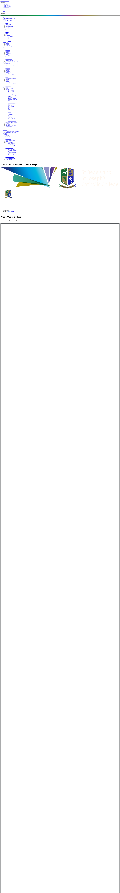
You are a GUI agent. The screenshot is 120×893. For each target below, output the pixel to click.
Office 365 (10, 153)
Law (9, 104)
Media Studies (11, 106)
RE (8, 115)
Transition (7, 79)
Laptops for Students (12, 145)
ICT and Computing (12, 103)
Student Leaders (9, 59)
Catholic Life (5, 42)
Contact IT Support (12, 150)
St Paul (9, 41)
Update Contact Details (10, 140)
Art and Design (11, 90)
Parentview (8, 76)
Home (4, 17)
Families (4, 62)
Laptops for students (12, 152)
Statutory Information (7, 7)
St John (9, 39)
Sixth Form (5, 130)
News (7, 33)
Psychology (10, 114)
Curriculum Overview (10, 88)
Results (7, 57)
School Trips (8, 86)
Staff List (7, 27)
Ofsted (7, 34)
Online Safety (8, 55)
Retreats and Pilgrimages (10, 46)
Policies (7, 28)
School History (8, 30)
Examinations (8, 53)
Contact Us (5, 134)
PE (8, 108)
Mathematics (10, 105)
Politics (9, 112)
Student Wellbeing (9, 60)
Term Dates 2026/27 (7, 5)
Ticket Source (8, 139)
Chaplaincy (8, 44)
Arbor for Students (11, 149)
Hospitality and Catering (13, 101)
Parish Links (8, 45)
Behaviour (8, 51)
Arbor (4, 11)
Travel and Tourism (12, 118)
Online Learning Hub (7, 9)
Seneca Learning (11, 155)
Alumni (7, 32)
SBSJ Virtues (8, 24)
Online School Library (12, 154)
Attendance (8, 50)
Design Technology (12, 95)
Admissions (8, 64)
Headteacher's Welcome (10, 20)
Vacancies (5, 133)
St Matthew (10, 36)
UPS (9, 119)
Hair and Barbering (12, 98)
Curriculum (5, 87)
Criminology (10, 94)
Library (7, 54)
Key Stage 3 (8, 123)
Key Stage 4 (8, 124)
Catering (7, 70)
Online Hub (8, 48)
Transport (7, 80)
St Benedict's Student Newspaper (12, 131)
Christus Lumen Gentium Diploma (12, 128)
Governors (8, 25)
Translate (12, 211)
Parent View (5, 4)
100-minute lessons (9, 82)
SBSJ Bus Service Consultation (9, 18)
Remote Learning (9, 56)
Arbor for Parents (9, 67)
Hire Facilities (8, 136)
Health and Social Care (12, 99)
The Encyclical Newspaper (11, 132)
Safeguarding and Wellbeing (11, 83)
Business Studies (11, 91)
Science (9, 116)
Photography (10, 110)
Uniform (7, 81)
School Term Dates (9, 85)
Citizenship (10, 92)
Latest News (5, 8)
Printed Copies (8, 141)
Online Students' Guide (10, 158)
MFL (9, 107)
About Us (5, 19)
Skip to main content (4, 1)
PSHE (9, 113)
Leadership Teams (9, 26)
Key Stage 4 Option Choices (11, 122)
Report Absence (9, 137)
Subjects (7, 89)
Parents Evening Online (10, 74)
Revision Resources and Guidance (12, 61)
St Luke (9, 38)
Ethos (7, 23)
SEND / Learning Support (11, 78)
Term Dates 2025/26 (7, 6)
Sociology (10, 117)
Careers (7, 52)
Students (4, 47)
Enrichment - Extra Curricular (11, 125)
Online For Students (9, 148)
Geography (10, 97)
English (9, 96)
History (9, 100)
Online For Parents (9, 142)
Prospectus (8, 29)
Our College (8, 21)
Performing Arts (11, 109)
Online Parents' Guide (10, 157)
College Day (8, 71)
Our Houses (8, 35)
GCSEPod (10, 151)
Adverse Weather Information (11, 65)
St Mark (9, 37)
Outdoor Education (12, 121)
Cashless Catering (11, 144)
